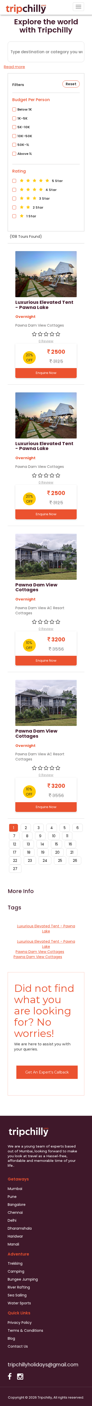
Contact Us (18, 1346)
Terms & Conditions (25, 1330)
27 (15, 868)
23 (30, 860)
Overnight (25, 317)
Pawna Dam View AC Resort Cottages (39, 610)
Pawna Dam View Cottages (39, 325)
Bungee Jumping (23, 1279)
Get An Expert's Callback (47, 1072)
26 (75, 860)
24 (45, 860)
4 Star (51, 189)
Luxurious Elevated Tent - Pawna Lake (44, 305)
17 (14, 852)
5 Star (57, 180)
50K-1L (23, 144)
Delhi (12, 1220)
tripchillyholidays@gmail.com (43, 1364)
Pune (12, 1196)
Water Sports (19, 1303)
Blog (11, 1338)
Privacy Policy (20, 1322)
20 (57, 852)
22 (15, 860)
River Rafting (19, 1287)
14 (42, 844)
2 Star (37, 207)
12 (14, 844)
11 (67, 836)
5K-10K (23, 127)
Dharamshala (20, 1228)
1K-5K (22, 118)
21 (71, 852)
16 (70, 844)
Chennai (15, 1212)
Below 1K (24, 109)
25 (60, 860)
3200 (57, 639)
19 (42, 852)
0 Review (46, 341)
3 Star (44, 198)
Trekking (15, 1263)
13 (28, 844)
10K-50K (24, 136)
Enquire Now (46, 372)
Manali (13, 1244)
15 (56, 844)
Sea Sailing (17, 1295)
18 (28, 852)
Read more (14, 66)
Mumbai (15, 1188)
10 (53, 836)
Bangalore (17, 1204)
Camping (16, 1271)
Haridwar (15, 1236)
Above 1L (24, 153)
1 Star (31, 216)
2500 (57, 352)
